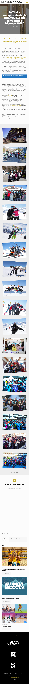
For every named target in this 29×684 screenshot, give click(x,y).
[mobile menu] (27, 2)
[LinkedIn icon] (14, 679)
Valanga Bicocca (6, 50)
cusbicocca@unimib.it (14, 677)
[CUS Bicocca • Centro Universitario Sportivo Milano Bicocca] (11, 2)
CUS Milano (10, 95)
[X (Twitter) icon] (13, 679)
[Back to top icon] (26, 681)
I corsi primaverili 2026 (6, 626)
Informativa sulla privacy (14, 635)
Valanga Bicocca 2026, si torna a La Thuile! (10, 598)
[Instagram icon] (15, 679)
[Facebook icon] (11, 679)
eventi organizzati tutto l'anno (15, 105)
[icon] (17, 679)
